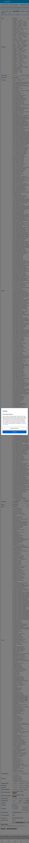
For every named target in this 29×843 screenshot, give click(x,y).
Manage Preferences (14, 428)
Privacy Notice (5, 424)
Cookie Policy (23, 423)
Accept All (14, 431)
